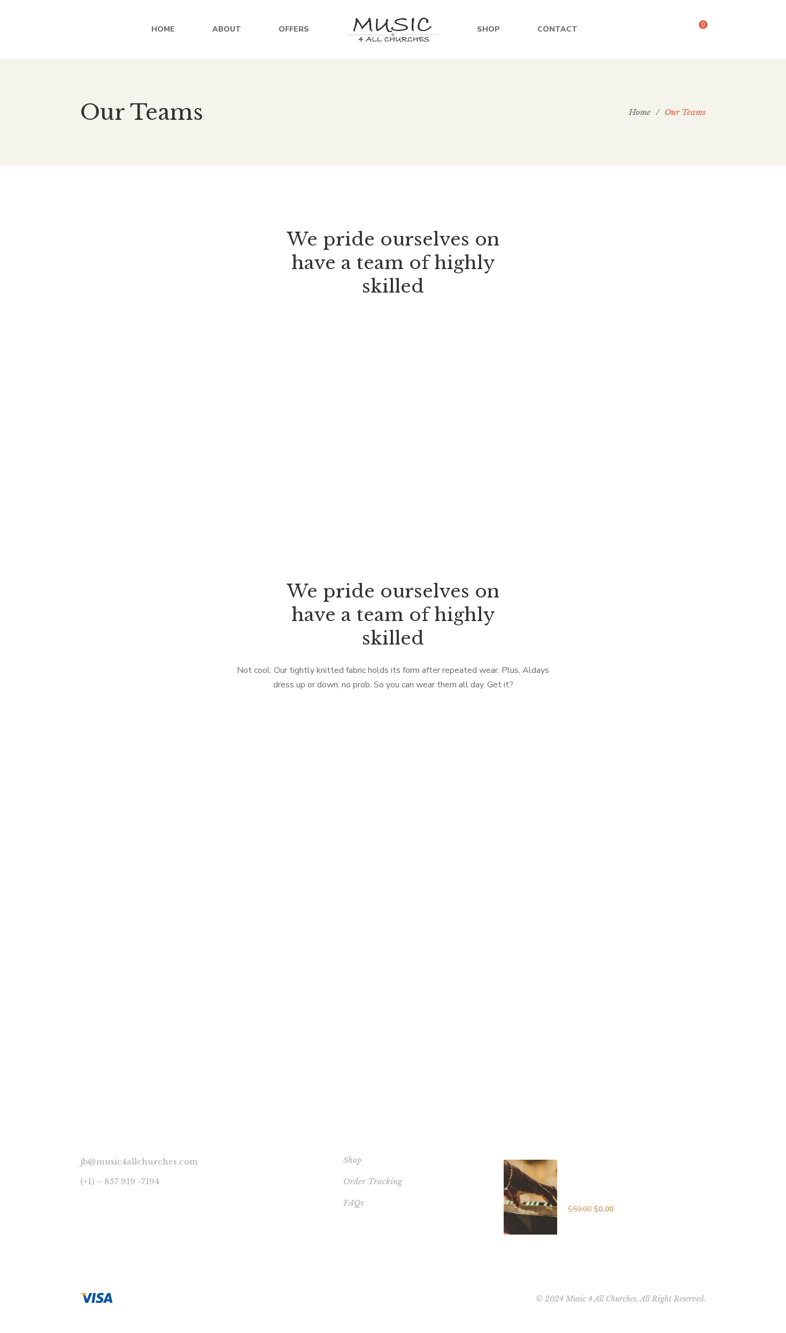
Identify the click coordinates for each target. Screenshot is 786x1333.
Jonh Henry (393, 977)
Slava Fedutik (97, 347)
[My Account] (727, 30)
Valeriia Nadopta (106, 502)
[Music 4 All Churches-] (393, 29)
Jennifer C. (89, 424)
